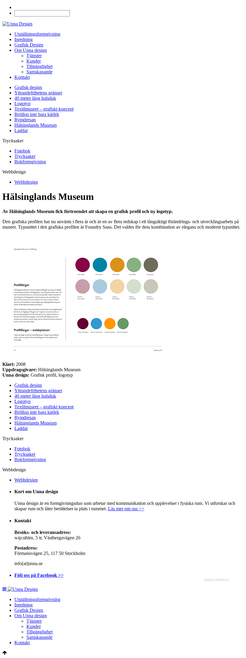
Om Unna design (30, 50)
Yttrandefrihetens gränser (38, 92)
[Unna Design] (17, 23)
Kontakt (22, 77)
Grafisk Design (28, 44)
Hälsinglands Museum (35, 125)
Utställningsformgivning (37, 34)
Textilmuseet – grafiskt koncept (44, 108)
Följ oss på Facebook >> (39, 575)
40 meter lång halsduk (35, 98)
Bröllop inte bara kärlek (36, 114)
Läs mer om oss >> (126, 508)
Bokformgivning (30, 161)
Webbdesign (26, 182)
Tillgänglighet (39, 66)
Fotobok (22, 150)
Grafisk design (28, 87)
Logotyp (22, 103)
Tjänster (34, 55)
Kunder (33, 61)
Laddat (21, 130)
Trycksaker (24, 156)
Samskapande (39, 71)
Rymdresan (25, 119)
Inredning (23, 39)
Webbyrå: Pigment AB (216, 579)
